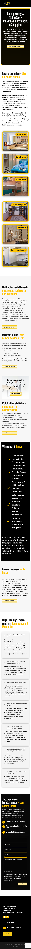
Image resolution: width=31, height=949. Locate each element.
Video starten (15, 394)
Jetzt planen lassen (9, 327)
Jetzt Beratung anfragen (15, 46)
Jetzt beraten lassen (9, 601)
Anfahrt (7, 934)
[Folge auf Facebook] (4, 917)
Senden (22, 884)
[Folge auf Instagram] (7, 917)
